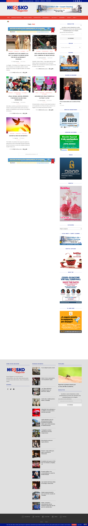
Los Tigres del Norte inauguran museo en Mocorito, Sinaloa (46, 390)
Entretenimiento (46, 17)
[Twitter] (75, 1)
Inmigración (16, 51)
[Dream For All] (69, 56)
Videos (46, 521)
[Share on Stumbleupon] (20, 72)
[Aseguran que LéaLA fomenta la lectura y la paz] (44, 84)
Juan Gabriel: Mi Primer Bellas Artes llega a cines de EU (48, 482)
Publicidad (48, 1)
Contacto (43, 1)
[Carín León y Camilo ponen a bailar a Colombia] (36, 402)
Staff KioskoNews (42, 57)
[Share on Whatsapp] (48, 68)
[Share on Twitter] (13, 72)
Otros (74, 17)
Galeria (41, 521)
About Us (37, 1)
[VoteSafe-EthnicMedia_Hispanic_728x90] (31, 27)
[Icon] (36, 371)
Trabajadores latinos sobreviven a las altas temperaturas (46, 431)
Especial (16, 138)
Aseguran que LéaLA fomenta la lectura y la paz (44, 97)
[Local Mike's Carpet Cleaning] (71, 236)
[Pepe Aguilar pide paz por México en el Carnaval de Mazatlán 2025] (44, 43)
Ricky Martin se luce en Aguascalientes (46, 441)
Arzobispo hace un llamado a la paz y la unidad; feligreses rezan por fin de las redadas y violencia (18, 56)
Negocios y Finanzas (28, 17)
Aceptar (74, 524)
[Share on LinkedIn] (16, 72)
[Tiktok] (81, 1)
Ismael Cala (18, 133)
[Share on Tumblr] (17, 72)
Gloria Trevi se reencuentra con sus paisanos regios (48, 379)
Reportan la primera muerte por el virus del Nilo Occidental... (67, 386)
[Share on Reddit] (18, 72)
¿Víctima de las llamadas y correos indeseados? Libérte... (70, 175)
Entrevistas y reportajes (16, 17)
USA (27, 51)
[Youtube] (77, 1)
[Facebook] (73, 1)
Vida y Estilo (54, 17)
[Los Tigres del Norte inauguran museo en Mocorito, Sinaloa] (36, 392)
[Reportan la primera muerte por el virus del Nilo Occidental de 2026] (70, 375)
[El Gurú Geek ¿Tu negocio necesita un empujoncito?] (71, 311)
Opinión (68, 17)
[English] (84, 524)
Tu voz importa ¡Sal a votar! (48, 368)
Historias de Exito (37, 17)
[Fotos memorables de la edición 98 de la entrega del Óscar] (71, 89)
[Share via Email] (26, 72)
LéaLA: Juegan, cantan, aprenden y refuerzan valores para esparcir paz (18, 98)
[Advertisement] (44, 347)
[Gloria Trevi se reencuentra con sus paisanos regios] (36, 381)
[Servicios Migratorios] (69, 113)
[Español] (8, 21)
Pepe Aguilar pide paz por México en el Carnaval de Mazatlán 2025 (44, 54)
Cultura (36, 92)
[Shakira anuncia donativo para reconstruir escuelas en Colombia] (36, 495)
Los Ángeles (22, 51)
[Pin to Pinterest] (14, 72)
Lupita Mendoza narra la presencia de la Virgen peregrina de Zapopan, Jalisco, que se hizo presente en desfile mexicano (48, 422)
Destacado (10, 51)
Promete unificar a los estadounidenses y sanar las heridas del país (48, 473)
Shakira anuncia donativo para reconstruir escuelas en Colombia (48, 494)
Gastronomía (61, 17)
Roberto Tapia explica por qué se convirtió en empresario (47, 452)
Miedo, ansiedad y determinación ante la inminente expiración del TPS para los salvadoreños (48, 505)
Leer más (79, 524)
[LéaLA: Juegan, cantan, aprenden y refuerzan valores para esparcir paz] (18, 84)
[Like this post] (10, 72)
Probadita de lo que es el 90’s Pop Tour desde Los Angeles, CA (48, 463)
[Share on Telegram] (23, 72)
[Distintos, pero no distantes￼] (18, 125)
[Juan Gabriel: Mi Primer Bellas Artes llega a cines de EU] (36, 485)
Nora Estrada (16, 61)
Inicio (8, 17)
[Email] (79, 1)
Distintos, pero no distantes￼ (18, 136)
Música (51, 51)
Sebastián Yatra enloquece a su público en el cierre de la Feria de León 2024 (48, 411)
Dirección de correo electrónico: (66, 32)
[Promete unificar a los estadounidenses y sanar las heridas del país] (36, 475)
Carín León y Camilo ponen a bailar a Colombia (48, 399)
